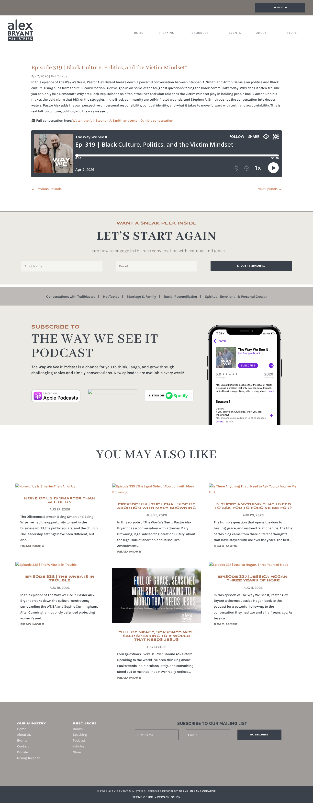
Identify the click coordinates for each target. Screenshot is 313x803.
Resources (199, 33)
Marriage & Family (141, 297)
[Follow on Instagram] (24, 773)
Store (292, 33)
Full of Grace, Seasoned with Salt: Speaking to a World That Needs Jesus (156, 636)
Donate (280, 7)
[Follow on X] (30, 773)
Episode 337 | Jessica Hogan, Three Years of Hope (253, 578)
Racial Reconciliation (180, 297)
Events (235, 33)
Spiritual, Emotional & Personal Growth (236, 297)
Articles (78, 746)
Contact (23, 746)
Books (78, 729)
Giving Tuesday (28, 758)
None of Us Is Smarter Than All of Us (60, 500)
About (261, 33)
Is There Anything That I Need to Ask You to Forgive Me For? (253, 506)
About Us (24, 734)
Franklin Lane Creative (197, 791)
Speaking (166, 33)
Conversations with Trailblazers (70, 297)
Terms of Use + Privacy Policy (156, 797)
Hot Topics (59, 76)
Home (138, 33)
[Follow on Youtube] (37, 773)
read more (32, 546)
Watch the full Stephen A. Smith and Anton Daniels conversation (122, 120)
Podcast (79, 740)
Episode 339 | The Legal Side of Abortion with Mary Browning (156, 506)
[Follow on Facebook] (17, 773)
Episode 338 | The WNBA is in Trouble (59, 578)
